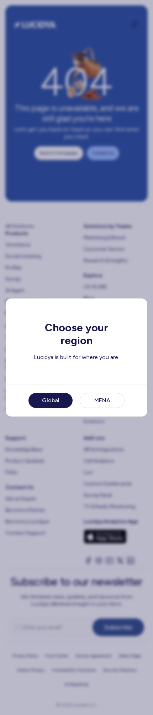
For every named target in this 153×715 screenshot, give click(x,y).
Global (50, 400)
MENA (102, 400)
